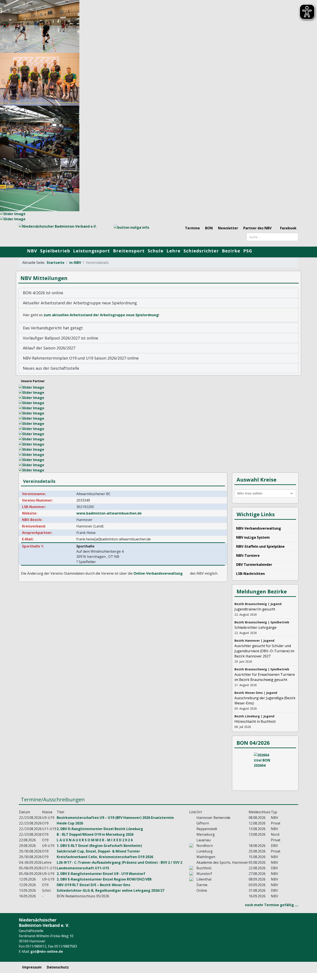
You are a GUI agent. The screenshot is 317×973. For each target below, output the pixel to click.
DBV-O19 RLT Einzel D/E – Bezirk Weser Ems (93, 884)
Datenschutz (58, 967)
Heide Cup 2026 (70, 823)
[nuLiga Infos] (135, 233)
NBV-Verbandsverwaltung (258, 528)
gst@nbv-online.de (46, 951)
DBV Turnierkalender (254, 564)
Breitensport (129, 251)
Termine (192, 228)
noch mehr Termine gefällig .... (271, 905)
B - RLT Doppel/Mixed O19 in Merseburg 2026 (95, 834)
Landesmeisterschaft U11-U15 (83, 868)
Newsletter (228, 228)
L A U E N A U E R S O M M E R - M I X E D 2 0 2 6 (95, 840)
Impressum (32, 967)
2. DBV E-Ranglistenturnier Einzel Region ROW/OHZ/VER (104, 879)
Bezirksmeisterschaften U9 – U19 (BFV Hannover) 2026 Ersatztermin (115, 817)
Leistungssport (91, 251)
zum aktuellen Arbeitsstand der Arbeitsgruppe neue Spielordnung (101, 315)
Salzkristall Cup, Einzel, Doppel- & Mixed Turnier (98, 851)
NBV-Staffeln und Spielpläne (260, 546)
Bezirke (231, 251)
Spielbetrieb (55, 251)
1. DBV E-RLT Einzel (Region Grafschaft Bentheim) (99, 845)
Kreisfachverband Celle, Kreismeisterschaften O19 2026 (105, 856)
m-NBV (75, 262)
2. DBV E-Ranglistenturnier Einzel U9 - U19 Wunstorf (101, 873)
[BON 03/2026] (265, 768)
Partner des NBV (257, 228)
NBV (32, 251)
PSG (247, 251)
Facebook (288, 228)
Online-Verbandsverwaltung (158, 573)
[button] (158, 293)
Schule (155, 251)
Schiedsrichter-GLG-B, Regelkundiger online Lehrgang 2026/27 (110, 890)
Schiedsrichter (201, 251)
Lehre (173, 251)
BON (209, 228)
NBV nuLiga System (253, 537)
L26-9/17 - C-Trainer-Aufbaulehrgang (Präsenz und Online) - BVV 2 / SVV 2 (119, 862)
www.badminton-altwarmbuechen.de (109, 513)
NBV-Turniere (248, 555)
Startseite (55, 262)
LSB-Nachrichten (250, 573)
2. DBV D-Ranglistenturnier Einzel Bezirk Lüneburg (100, 828)
